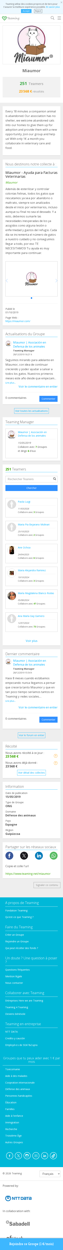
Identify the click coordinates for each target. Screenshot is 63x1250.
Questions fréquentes (17, 969)
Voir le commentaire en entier (38, 386)
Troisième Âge (13, 1135)
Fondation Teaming (16, 910)
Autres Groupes (14, 1142)
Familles (10, 1109)
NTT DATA (11, 1031)
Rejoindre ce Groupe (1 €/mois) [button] (31, 1244)
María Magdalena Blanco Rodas (36, 593)
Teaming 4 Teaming (16, 1007)
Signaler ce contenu (47, 885)
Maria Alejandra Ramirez (32, 570)
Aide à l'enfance (14, 1115)
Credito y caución (15, 1038)
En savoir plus (53, 6)
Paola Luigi (24, 501)
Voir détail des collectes (31, 772)
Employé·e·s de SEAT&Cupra (21, 1045)
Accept (26, 10)
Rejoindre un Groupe (17, 941)
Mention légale (13, 976)
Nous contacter (14, 982)
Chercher (31, 488)
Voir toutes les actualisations (31, 411)
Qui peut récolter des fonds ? (21, 948)
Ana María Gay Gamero (31, 616)
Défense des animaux (17, 1089)
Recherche (11, 1129)
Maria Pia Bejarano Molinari (34, 524)
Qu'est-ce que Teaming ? (19, 917)
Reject (38, 10)
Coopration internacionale (20, 1082)
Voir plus (31, 641)
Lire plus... (10, 382)
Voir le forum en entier (31, 735)
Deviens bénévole (15, 1014)
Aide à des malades (16, 1076)
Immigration (12, 1122)
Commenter (48, 398)
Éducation (10, 1102)
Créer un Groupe (14, 934)
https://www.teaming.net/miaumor (28, 874)
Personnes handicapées (18, 1095)
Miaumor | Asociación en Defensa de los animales (29, 344)
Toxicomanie (12, 1069)
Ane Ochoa (24, 547)
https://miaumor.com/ (17, 321)
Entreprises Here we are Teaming (24, 1000)
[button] (31, 298)
